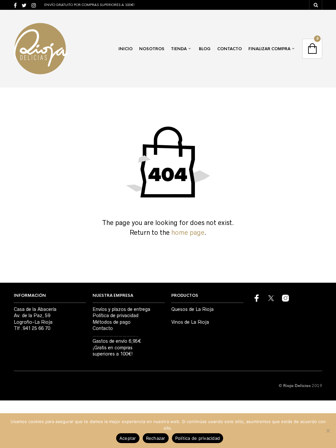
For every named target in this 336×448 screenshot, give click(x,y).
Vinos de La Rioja (190, 322)
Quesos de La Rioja (192, 309)
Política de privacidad (115, 315)
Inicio (125, 48)
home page (187, 232)
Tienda (179, 48)
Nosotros (151, 48)
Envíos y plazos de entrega (121, 309)
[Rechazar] (328, 430)
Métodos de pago (112, 322)
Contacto (229, 48)
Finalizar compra (269, 48)
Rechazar (155, 438)
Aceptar (127, 438)
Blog (205, 48)
